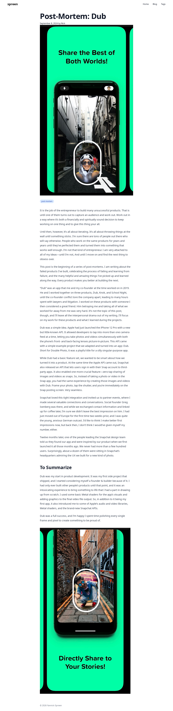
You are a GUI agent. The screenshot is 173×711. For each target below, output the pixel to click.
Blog (155, 4)
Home (146, 4)
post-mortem (46, 201)
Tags (163, 4)
